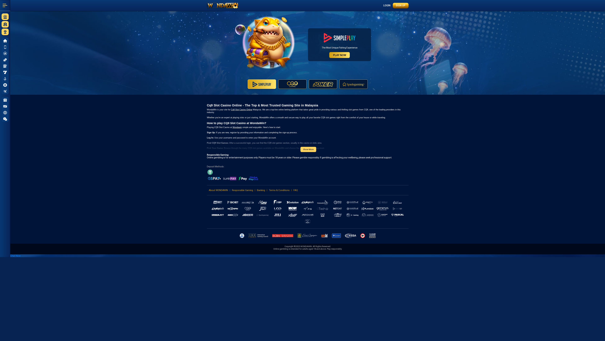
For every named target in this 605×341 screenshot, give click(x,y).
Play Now (339, 55)
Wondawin (237, 127)
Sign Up (400, 5)
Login (386, 5)
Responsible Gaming (242, 190)
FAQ (296, 190)
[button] (5, 112)
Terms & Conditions (279, 190)
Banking (261, 190)
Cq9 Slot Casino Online (241, 109)
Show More (308, 149)
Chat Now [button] (15, 255)
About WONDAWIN (218, 190)
